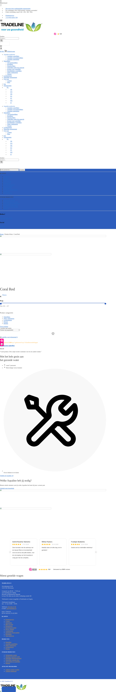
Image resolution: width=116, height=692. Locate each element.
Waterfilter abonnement (10, 77)
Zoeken (22, 170)
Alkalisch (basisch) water (11, 202)
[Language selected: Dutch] (5, 43)
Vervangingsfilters (12, 63)
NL (8, 87)
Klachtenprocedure (9, 185)
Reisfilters (10, 64)
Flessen (9, 74)
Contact (9, 81)
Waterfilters (7, 61)
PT (11, 98)
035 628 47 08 (12, 607)
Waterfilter (8, 642)
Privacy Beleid (8, 186)
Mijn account (7, 181)
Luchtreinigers (8, 76)
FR (11, 89)
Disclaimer (7, 191)
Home (2, 234)
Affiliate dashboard (10, 671)
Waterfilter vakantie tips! (11, 205)
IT (11, 103)
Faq (5, 84)
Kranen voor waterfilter (14, 69)
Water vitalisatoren (12, 72)
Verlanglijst (7, 180)
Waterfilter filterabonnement (12, 203)
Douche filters (11, 66)
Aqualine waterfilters (13, 56)
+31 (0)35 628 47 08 (6, 218)
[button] (3, 295)
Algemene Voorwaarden (11, 190)
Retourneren (7, 183)
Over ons (6, 79)
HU (11, 100)
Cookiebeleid (7, 188)
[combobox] (9, 38)
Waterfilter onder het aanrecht (15, 67)
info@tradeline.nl (11, 608)
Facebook (3, 226)
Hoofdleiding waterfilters (14, 71)
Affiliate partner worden (12, 669)
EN (11, 92)
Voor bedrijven (8, 193)
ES (11, 96)
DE (11, 94)
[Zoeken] (1, 40)
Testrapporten (7, 85)
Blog (8, 82)
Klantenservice (8, 176)
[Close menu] (0, 1)
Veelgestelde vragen (9, 200)
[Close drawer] (0, 5)
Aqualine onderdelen (13, 59)
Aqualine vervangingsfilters (15, 58)
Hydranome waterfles (7, 345)
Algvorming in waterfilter (11, 207)
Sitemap (6, 208)
